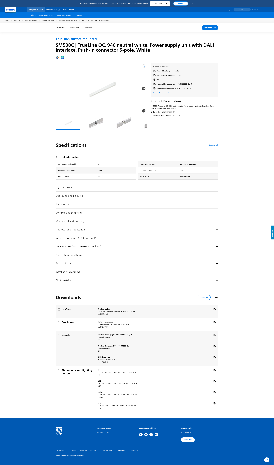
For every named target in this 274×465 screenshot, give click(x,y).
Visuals (66, 335)
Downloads (88, 27)
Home (7, 21)
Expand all (213, 145)
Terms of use (134, 450)
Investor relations (61, 450)
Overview (60, 27)
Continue (180, 3)
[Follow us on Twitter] (151, 434)
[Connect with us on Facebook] (141, 434)
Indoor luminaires (31, 21)
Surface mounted (48, 21)
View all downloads (161, 93)
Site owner (83, 450)
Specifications (74, 27)
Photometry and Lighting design (77, 372)
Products (32, 15)
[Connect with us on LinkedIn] (146, 434)
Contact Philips (103, 432)
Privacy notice (107, 450)
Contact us (188, 439)
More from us (68, 9)
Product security (121, 450)
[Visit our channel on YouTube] (156, 434)
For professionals (36, 9)
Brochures (68, 322)
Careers (73, 450)
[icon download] (214, 309)
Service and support (64, 15)
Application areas (46, 15)
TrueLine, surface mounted (68, 21)
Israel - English (186, 432)
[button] (59, 88)
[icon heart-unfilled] (229, 9)
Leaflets (66, 309)
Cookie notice (94, 450)
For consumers (52, 9)
